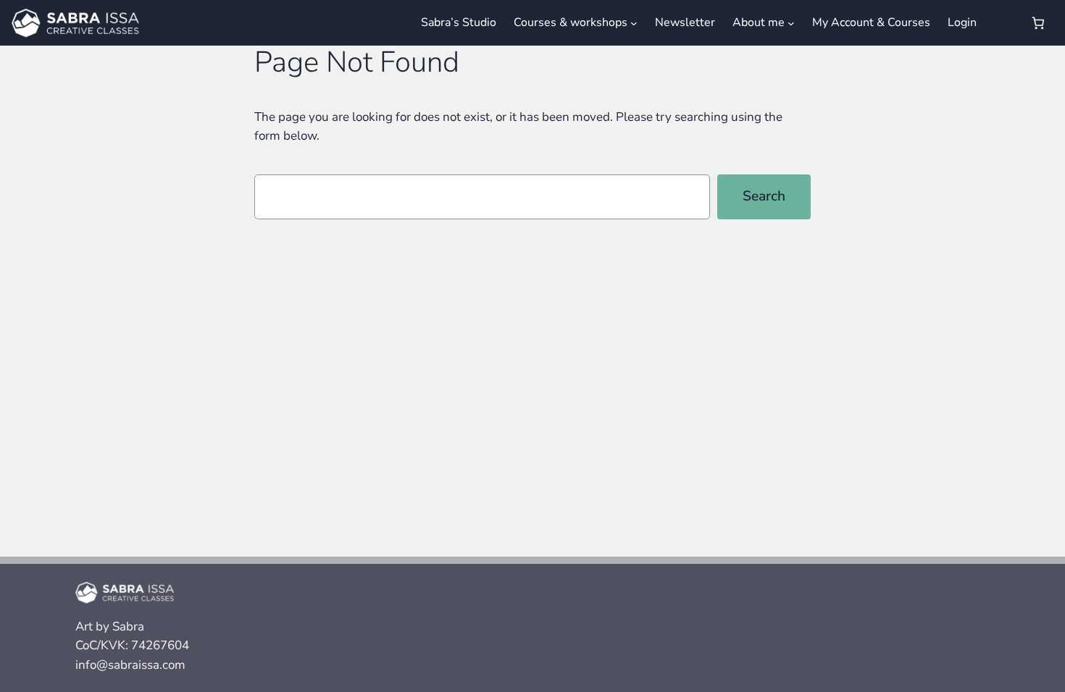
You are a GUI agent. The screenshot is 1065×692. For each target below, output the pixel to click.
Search (764, 196)
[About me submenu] (791, 22)
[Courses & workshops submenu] (634, 22)
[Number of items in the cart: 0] (1038, 22)
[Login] (1002, 23)
